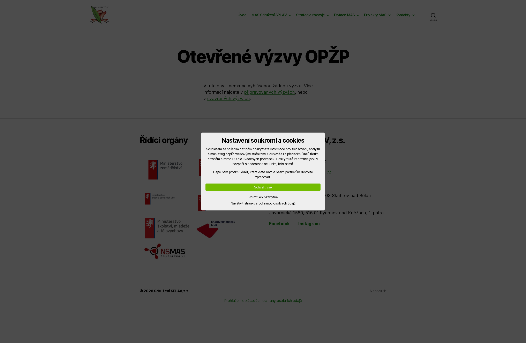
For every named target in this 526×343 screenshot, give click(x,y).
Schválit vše (263, 187)
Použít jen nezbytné (263, 197)
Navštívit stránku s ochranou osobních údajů (263, 203)
